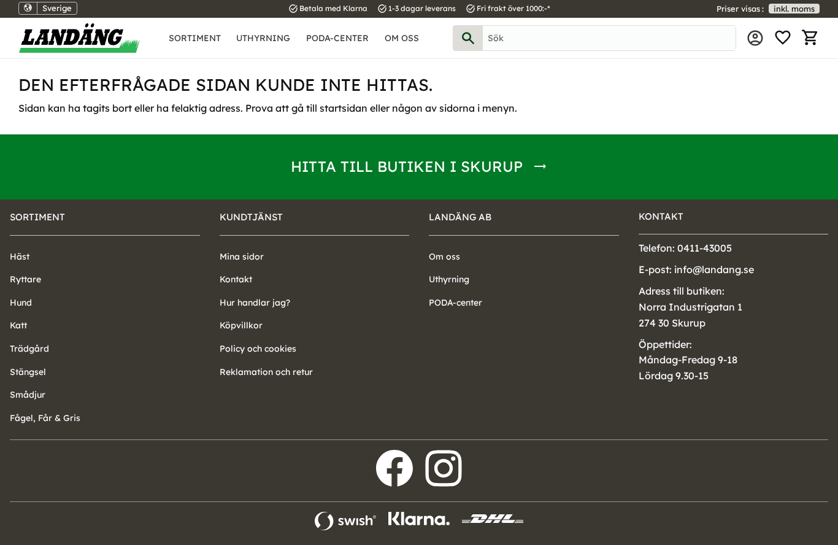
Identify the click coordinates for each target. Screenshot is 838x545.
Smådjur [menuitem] (27, 394)
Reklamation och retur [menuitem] (266, 371)
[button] (783, 38)
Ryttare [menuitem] (25, 279)
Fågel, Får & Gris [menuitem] (45, 417)
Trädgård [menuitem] (29, 348)
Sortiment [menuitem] (195, 38)
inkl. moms (794, 9)
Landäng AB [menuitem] (460, 217)
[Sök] (468, 38)
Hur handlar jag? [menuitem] (255, 302)
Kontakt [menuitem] (236, 279)
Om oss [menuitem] (402, 38)
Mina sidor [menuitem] (755, 38)
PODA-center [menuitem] (337, 38)
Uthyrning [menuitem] (263, 38)
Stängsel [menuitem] (28, 371)
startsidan (343, 108)
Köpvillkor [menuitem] (241, 325)
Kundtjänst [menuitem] (251, 217)
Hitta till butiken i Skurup (407, 166)
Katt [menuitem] (18, 325)
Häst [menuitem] (19, 256)
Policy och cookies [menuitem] (258, 348)
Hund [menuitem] (21, 302)
